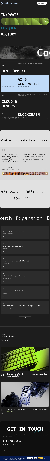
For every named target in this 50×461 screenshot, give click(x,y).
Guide (15, 378)
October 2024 (2, 377)
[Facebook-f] (3, 450)
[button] (4, 173)
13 (2, 375)
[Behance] (10, 450)
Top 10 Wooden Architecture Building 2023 (27, 409)
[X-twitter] (6, 450)
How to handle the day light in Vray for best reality (27, 375)
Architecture (10, 378)
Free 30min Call (11, 440)
